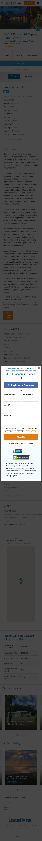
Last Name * (27, 394)
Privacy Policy (31, 431)
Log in (23, 369)
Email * (7, 405)
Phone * (7, 416)
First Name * (9, 394)
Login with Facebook (22, 385)
